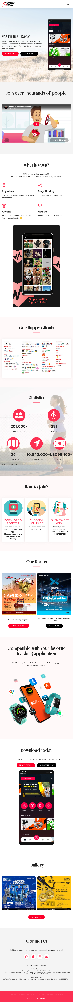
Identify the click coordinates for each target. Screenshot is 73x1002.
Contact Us (59, 995)
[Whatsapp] (26, 956)
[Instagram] (40, 956)
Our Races (41, 995)
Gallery (50, 995)
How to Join (31, 995)
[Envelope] (46, 956)
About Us (13, 995)
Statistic (22, 995)
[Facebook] (33, 956)
